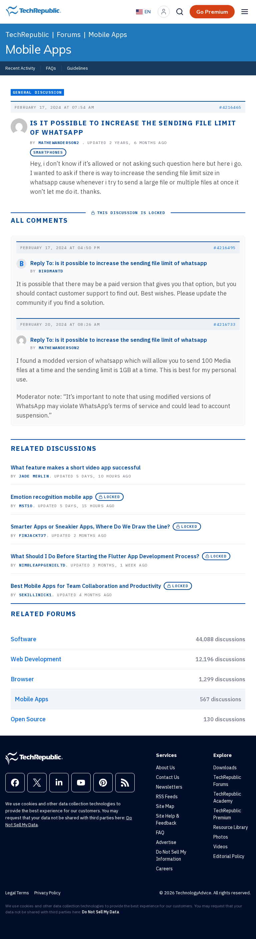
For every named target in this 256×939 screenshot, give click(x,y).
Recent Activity (20, 68)
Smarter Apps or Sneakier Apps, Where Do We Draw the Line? (90, 526)
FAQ (160, 833)
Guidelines (77, 68)
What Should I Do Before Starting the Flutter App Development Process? (105, 556)
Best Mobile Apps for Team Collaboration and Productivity (86, 586)
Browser (22, 679)
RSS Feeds (167, 797)
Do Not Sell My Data (100, 911)
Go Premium (212, 11)
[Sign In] (164, 12)
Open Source (28, 719)
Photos (220, 837)
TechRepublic (27, 34)
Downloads (225, 768)
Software (23, 639)
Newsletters (169, 787)
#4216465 (230, 107)
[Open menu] (245, 12)
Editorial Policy (228, 856)
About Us (165, 768)
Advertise (166, 842)
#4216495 (225, 247)
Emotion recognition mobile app (52, 497)
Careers (164, 869)
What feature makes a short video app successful (76, 467)
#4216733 (225, 324)
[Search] (180, 12)
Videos (220, 847)
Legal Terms (17, 893)
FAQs (51, 68)
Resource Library (230, 827)
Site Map (165, 806)
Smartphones (48, 152)
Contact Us (167, 777)
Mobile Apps (107, 34)
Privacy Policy (47, 893)
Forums (69, 34)
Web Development (36, 659)
